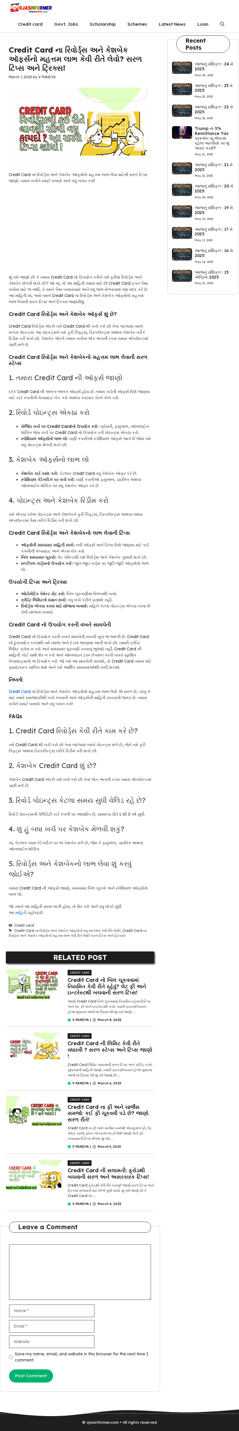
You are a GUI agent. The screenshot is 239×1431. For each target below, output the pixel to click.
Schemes (137, 24)
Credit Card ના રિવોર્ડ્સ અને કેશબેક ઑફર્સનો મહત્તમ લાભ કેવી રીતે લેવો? (67, 930)
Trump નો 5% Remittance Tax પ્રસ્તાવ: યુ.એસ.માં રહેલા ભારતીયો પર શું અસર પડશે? (212, 138)
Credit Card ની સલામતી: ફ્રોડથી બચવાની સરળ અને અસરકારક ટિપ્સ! (108, 1173)
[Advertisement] (80, 231)
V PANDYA (80, 1020)
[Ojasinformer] (31, 8)
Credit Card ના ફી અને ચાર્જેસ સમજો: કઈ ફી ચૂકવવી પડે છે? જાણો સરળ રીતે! (108, 1113)
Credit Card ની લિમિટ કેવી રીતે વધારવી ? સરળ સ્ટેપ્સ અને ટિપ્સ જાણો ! (110, 1049)
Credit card (30, 24)
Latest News (172, 24)
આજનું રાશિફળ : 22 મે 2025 (214, 109)
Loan (202, 24)
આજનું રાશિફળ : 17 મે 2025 (214, 232)
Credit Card (20, 691)
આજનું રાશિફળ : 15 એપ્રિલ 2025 (212, 275)
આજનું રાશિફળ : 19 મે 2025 (214, 210)
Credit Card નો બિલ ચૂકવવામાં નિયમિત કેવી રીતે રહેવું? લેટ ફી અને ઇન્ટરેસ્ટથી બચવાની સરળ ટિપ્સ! (107, 986)
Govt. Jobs (66, 24)
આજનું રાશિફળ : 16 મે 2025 (214, 253)
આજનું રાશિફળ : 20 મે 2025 (214, 188)
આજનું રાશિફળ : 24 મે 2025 (214, 66)
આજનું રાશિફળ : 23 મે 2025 (214, 88)
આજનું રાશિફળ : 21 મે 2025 (214, 167)
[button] (222, 24)
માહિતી (21, 912)
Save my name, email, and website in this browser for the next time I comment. (81, 1357)
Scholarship (103, 24)
